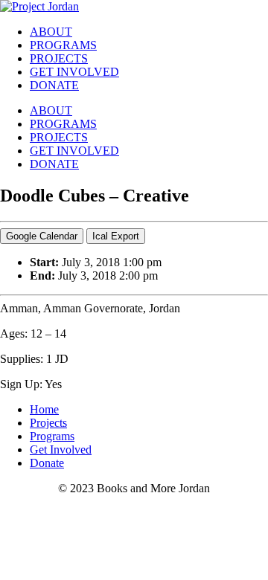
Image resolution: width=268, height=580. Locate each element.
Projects (48, 422)
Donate (47, 463)
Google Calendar (41, 236)
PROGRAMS (63, 45)
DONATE (54, 85)
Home (44, 409)
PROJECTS (59, 58)
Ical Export (115, 236)
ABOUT (51, 31)
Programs (52, 436)
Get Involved (61, 449)
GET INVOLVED (74, 71)
